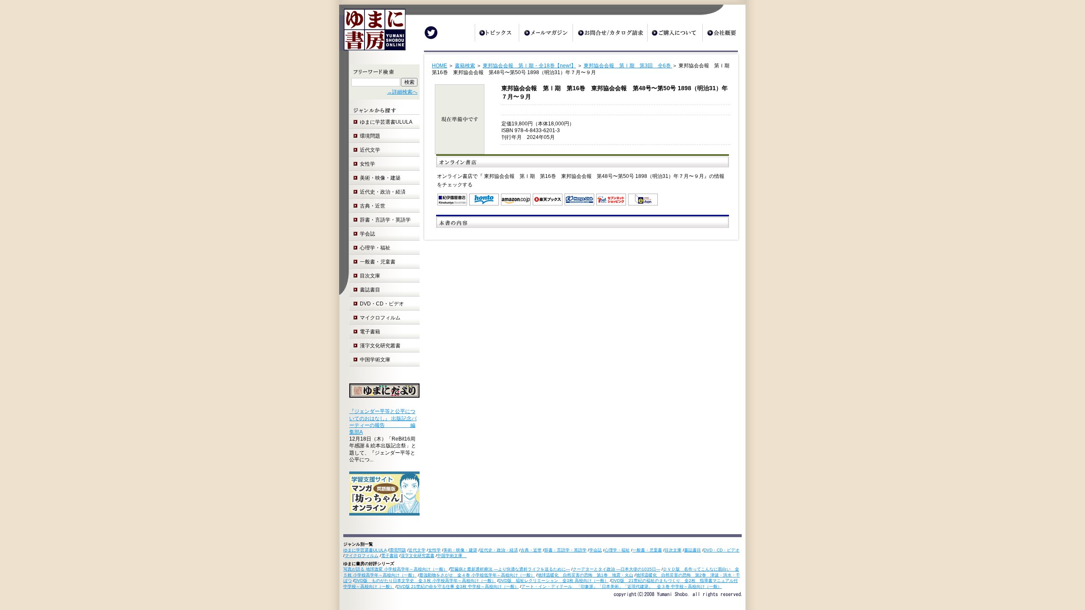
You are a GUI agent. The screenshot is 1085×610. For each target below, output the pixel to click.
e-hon (643, 199)
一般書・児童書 (377, 262)
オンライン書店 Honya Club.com (579, 199)
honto (484, 199)
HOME (439, 66)
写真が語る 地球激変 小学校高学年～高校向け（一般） (395, 569)
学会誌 (367, 234)
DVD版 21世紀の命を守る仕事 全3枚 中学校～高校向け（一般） (458, 586)
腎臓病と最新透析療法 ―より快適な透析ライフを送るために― (510, 569)
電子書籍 (370, 332)
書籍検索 (465, 66)
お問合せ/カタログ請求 (610, 33)
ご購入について (674, 33)
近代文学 (370, 150)
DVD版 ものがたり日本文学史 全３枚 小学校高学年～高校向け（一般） (425, 580)
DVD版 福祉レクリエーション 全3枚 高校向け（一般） (553, 580)
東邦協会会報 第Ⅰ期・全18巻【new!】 (529, 66)
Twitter (431, 32)
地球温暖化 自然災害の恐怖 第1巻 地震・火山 (585, 575)
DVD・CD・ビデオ (382, 304)
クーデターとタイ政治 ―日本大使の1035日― (616, 569)
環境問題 (370, 136)
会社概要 (724, 33)
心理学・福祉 (375, 248)
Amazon (516, 199)
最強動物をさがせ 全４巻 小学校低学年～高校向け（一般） (477, 575)
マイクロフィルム (380, 318)
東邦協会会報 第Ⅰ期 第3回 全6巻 (628, 66)
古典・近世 (372, 206)
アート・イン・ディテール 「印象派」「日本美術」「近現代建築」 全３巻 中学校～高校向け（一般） (621, 586)
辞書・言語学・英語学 (385, 220)
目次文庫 (370, 276)
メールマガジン (546, 33)
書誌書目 (370, 290)
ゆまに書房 (372, 32)
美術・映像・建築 (380, 178)
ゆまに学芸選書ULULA (386, 122)
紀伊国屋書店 (452, 199)
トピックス (497, 33)
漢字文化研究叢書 (380, 346)
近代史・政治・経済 (383, 192)
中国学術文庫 (377, 360)
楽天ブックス (547, 199)
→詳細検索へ (402, 92)
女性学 (367, 164)
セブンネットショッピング (611, 199)
